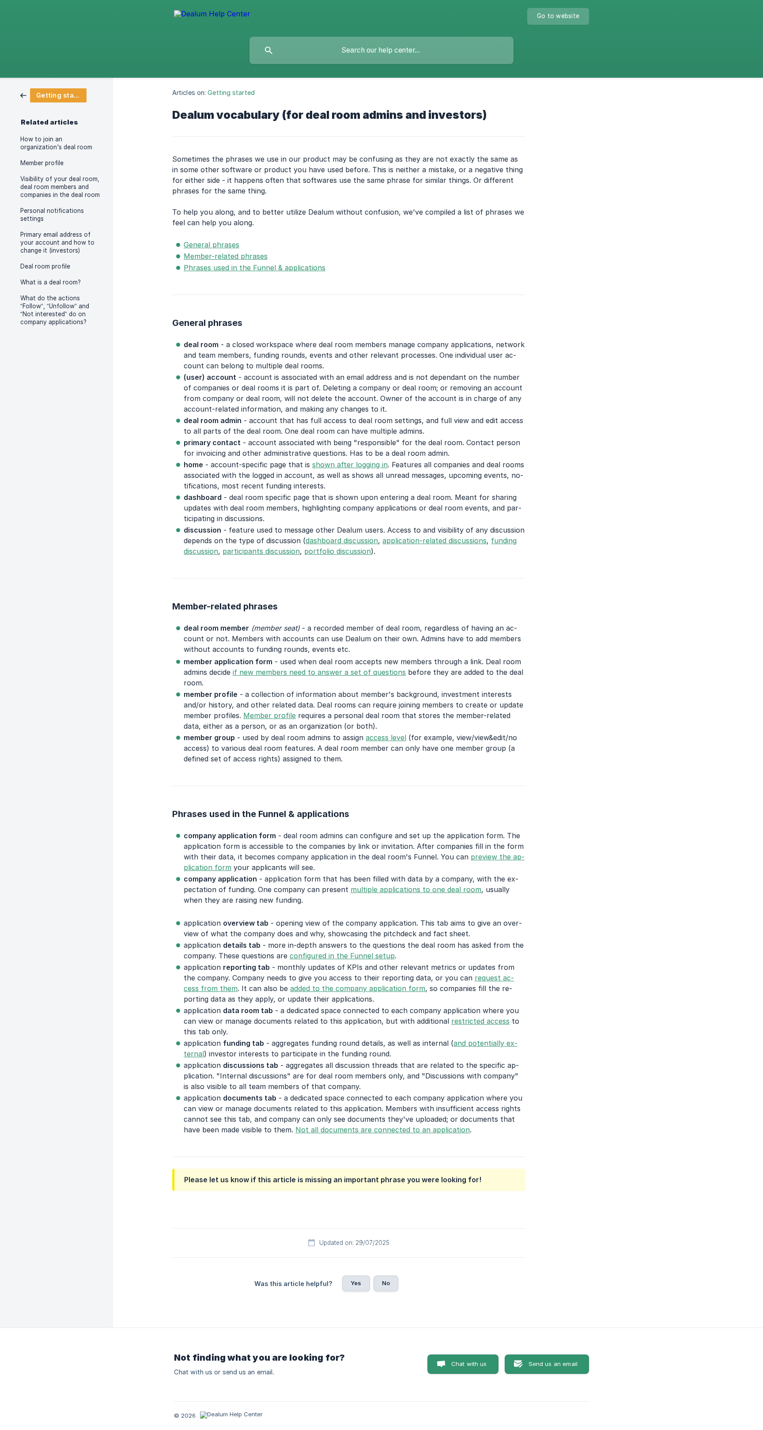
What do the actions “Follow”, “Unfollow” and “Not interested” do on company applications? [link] (54, 310)
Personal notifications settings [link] (52, 214)
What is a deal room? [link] (50, 282)
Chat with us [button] (469, 1363)
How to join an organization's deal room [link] (56, 143)
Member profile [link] (42, 162)
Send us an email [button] (553, 1363)
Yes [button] (356, 1282)
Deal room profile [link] (45, 266)
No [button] (386, 1282)
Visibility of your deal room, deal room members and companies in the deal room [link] (60, 186)
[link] (53, 95)
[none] (212, 15)
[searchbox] (381, 50)
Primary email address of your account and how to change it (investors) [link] (57, 242)
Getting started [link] (231, 92)
